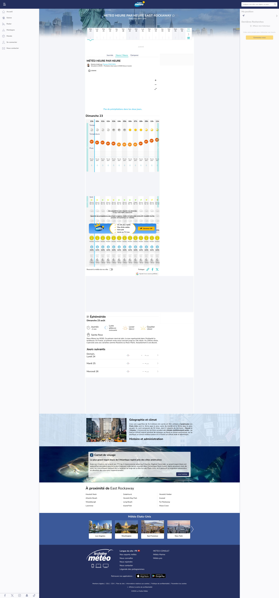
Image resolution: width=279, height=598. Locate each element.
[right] (192, 529)
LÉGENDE (93, 70)
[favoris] (173, 15)
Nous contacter (126, 565)
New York (99, 10)
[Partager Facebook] (152, 269)
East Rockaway (107, 10)
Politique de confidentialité (160, 584)
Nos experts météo (128, 554)
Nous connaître (126, 558)
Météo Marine (159, 554)
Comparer (134, 55)
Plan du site (120, 584)
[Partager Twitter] (157, 269)
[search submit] (275, 4)
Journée (110, 55)
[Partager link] (147, 269)
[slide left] (87, 147)
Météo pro (157, 558)
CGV (112, 584)
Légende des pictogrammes (132, 569)
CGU (107, 584)
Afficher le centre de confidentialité (140, 587)
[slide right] (158, 147)
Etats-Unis (93, 10)
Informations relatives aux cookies (137, 584)
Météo (87, 10)
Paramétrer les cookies (179, 584)
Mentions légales (98, 584)
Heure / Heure (122, 55)
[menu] (5, 4)
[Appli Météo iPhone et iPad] (143, 576)
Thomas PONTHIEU (109, 64)
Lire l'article (182, 474)
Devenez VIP (147, 229)
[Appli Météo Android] (158, 576)
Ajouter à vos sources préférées (148, 274)
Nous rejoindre (126, 561)
